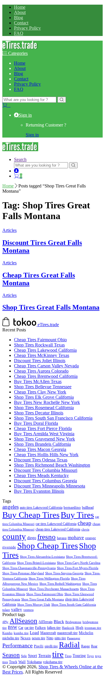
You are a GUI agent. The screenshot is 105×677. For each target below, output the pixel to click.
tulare (6, 609)
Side (24, 656)
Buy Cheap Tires (31, 514)
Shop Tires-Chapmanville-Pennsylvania (29, 568)
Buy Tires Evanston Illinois (39, 491)
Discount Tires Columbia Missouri (45, 470)
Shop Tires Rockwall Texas (39, 344)
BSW (12, 627)
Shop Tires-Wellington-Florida (49, 578)
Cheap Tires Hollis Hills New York (46, 454)
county (14, 536)
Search (20, 159)
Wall (22, 662)
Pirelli (38, 646)
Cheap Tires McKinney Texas (41, 355)
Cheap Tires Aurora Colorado (41, 371)
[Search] (61, 100)
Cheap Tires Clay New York (40, 391)
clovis (85, 529)
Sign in (25, 115)
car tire (29, 628)
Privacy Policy (27, 28)
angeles (10, 507)
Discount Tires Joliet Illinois (39, 360)
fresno (46, 536)
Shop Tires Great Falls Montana (50, 307)
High (79, 628)
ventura (28, 609)
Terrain (44, 655)
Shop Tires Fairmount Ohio (44, 594)
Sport (32, 655)
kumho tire (21, 633)
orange (90, 538)
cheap (84, 523)
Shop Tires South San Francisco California (53, 418)
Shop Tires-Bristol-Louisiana (36, 562)
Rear (94, 646)
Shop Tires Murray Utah (33, 604)
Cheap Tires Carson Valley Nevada (46, 365)
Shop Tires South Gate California (73, 604)
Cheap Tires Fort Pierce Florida (43, 428)
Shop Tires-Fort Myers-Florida (77, 568)
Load (34, 632)
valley (16, 609)
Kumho (7, 633)
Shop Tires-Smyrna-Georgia (64, 573)
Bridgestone (73, 622)
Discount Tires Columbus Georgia (45, 480)
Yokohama (34, 662)
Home (19, 7)
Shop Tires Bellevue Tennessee (42, 386)
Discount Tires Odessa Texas (40, 459)
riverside (9, 547)
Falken (40, 628)
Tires (68, 656)
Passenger (73, 638)
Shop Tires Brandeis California (42, 444)
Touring (79, 655)
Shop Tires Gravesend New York (44, 438)
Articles (9, 230)
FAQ (18, 33)
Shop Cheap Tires (47, 545)
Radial (69, 644)
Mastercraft (48, 633)
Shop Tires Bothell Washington (60, 583)
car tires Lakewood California (56, 524)
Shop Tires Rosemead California (44, 407)
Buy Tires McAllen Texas (38, 381)
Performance (17, 645)
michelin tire (10, 638)
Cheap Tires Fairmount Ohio (40, 339)
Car (20, 628)
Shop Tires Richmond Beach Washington (52, 465)
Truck (13, 662)
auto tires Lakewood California (41, 508)
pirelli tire (51, 646)
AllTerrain (45, 622)
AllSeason (23, 620)
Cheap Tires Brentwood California (46, 376)
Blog (18, 17)
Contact (21, 22)
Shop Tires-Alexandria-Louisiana (42, 556)
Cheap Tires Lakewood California (45, 350)
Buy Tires (77, 514)
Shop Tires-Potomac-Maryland (23, 573)
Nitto (49, 638)
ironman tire (93, 627)
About (20, 12)
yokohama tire (52, 662)
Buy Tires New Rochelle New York (47, 402)
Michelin (86, 633)
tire (58, 654)
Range (85, 646)
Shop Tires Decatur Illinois (38, 412)
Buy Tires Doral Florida (36, 423)
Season (11, 654)
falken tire (54, 628)
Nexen (25, 638)
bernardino (72, 507)
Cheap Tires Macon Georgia (40, 449)
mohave (76, 537)
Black (59, 621)
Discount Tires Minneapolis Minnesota (49, 485)
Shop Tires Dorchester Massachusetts (54, 589)
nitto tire (60, 638)
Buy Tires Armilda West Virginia (44, 433)
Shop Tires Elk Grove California (44, 397)
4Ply (5, 622)
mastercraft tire (67, 633)
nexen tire (38, 638)
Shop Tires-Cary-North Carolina (78, 562)
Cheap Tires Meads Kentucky (41, 475)
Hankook (68, 627)
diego (31, 538)
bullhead (88, 508)
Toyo (90, 656)
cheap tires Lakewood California (58, 529)
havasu (61, 538)
